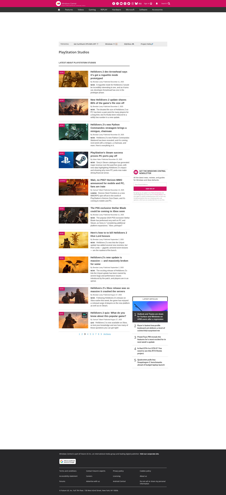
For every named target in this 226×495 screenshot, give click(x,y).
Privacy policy (118, 471)
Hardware (116, 9)
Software (143, 9)
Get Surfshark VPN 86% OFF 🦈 (86, 44)
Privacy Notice (159, 194)
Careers (89, 476)
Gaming (92, 9)
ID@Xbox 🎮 (129, 44)
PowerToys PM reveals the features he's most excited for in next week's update (151, 339)
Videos (81, 9)
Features (69, 9)
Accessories (157, 9)
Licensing (116, 476)
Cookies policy (145, 471)
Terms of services (156, 193)
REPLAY (104, 9)
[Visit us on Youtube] (121, 3)
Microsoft (130, 9)
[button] (165, 3)
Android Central (119, 481)
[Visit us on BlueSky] (136, 3)
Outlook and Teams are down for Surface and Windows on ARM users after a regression (150, 316)
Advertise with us (93, 481)
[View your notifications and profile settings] (156, 3)
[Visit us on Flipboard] (128, 3)
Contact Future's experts (95, 471)
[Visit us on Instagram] (125, 3)
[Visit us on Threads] (132, 3)
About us (143, 476)
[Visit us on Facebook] (113, 3)
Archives (107, 334)
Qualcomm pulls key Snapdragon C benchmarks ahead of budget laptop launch (151, 362)
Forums (62, 481)
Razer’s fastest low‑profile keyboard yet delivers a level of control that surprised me (151, 328)
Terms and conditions (68, 471)
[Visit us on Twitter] (117, 3)
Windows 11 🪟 (111, 44)
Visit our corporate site (149, 454)
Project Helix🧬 (147, 44)
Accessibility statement (68, 476)
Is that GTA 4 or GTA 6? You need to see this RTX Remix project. (149, 350)
